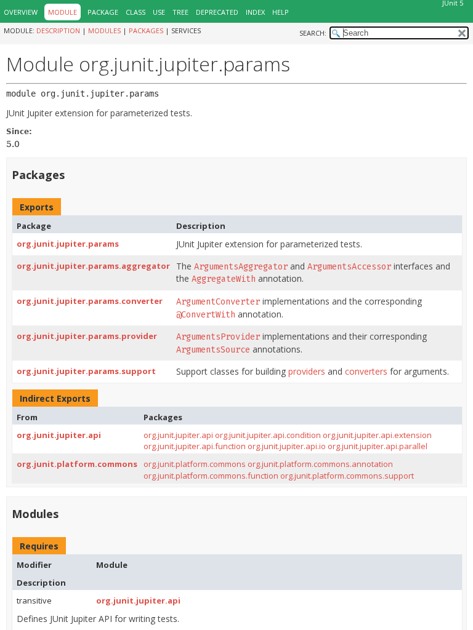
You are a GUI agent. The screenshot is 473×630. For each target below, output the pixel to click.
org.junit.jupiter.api (59, 435)
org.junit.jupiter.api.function (195, 446)
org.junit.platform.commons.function (211, 475)
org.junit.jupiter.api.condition (268, 435)
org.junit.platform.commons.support (347, 475)
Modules (104, 30)
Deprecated (217, 12)
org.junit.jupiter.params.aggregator (93, 265)
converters (366, 371)
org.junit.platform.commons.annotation (320, 463)
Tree (180, 12)
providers (306, 371)
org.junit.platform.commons (77, 463)
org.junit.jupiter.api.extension (377, 435)
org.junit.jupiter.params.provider (87, 335)
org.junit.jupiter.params (68, 243)
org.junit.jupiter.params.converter (90, 300)
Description (58, 30)
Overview (21, 12)
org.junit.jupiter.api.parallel (377, 446)
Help (280, 12)
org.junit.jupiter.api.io (287, 446)
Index (255, 12)
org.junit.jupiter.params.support (86, 371)
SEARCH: (312, 33)
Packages (146, 30)
